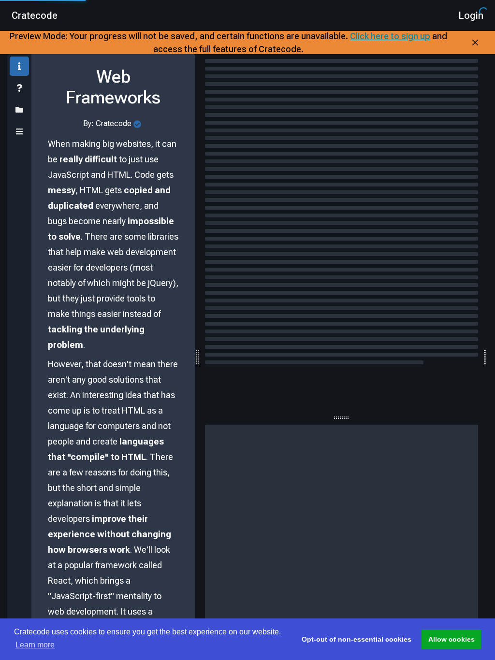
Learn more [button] (35, 645)
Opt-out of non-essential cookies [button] (356, 639)
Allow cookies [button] (451, 639)
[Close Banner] (475, 42)
